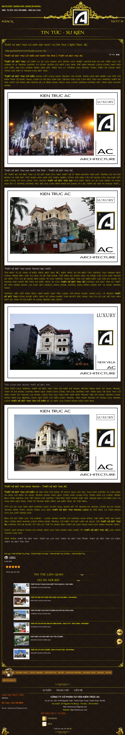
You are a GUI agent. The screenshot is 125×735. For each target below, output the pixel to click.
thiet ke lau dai (49, 538)
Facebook (52, 718)
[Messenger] (119, 641)
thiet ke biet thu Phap (74, 538)
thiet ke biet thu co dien (104, 538)
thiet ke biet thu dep (16, 541)
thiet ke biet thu (27, 538)
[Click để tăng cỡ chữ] (117, 54)
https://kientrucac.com (78, 710)
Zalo (50, 724)
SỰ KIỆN (47, 690)
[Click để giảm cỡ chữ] (118, 54)
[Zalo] (119, 632)
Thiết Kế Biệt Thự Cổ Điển (60, 554)
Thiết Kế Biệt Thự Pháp (20, 554)
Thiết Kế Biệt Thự (78, 554)
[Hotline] (9, 672)
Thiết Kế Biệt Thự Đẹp (39, 554)
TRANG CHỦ (62, 690)
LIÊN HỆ (78, 690)
